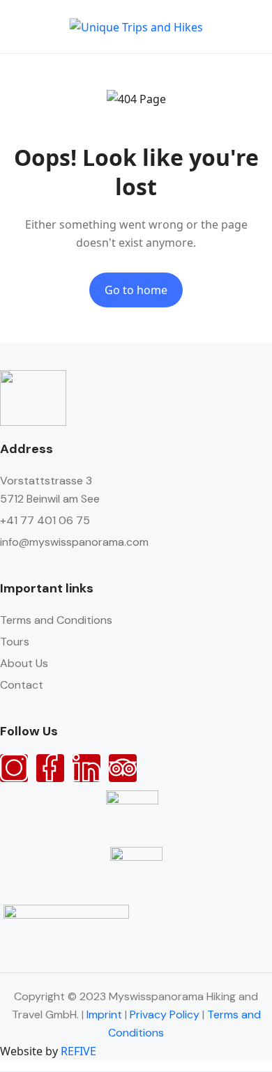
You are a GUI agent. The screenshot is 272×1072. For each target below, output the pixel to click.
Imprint (104, 1014)
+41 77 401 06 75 (45, 520)
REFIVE (78, 1051)
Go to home (136, 290)
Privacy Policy (164, 1014)
